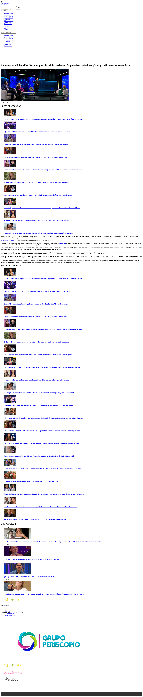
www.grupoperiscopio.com (8, 615)
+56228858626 (10, 613)
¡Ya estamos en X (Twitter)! (8, 240)
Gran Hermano (8, 19)
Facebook (6, 26)
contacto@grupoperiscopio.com (9, 610)
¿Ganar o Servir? (8, 18)
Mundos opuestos (8, 16)
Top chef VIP (7, 22)
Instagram (6, 28)
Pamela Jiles (62, 243)
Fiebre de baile (8, 24)
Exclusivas (7, 15)
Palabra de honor (8, 21)
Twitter (6, 29)
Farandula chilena (8, 13)
